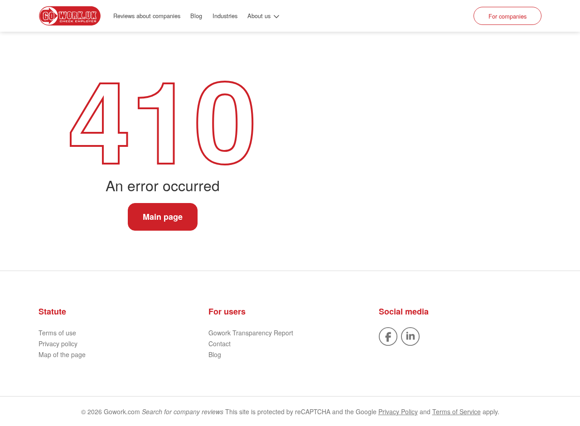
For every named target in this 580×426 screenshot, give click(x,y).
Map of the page (62, 354)
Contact (219, 343)
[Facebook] (388, 335)
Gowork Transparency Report (250, 332)
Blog (196, 15)
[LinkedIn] (410, 335)
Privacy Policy (398, 411)
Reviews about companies (146, 15)
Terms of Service (456, 411)
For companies (507, 16)
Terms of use (57, 332)
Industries (225, 15)
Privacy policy (58, 343)
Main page (163, 217)
